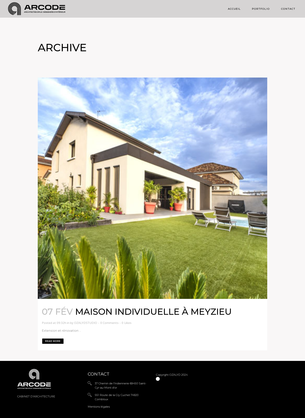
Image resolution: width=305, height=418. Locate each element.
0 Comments (109, 323)
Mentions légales (99, 406)
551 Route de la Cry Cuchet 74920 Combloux (117, 397)
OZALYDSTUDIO (85, 323)
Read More (53, 341)
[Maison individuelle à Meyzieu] (152, 188)
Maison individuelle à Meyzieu (153, 311)
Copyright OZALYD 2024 (172, 374)
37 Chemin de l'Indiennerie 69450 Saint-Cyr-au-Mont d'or (120, 385)
